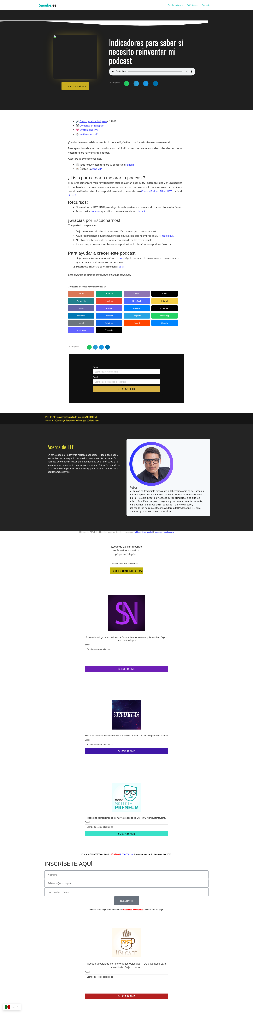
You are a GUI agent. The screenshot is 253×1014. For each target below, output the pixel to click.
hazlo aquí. (167, 235)
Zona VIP (96, 168)
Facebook (109, 315)
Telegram (137, 315)
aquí (121, 266)
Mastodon (81, 330)
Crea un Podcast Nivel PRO (156, 191)
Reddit (137, 323)
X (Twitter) (164, 308)
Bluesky (164, 323)
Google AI (109, 301)
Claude (81, 293)
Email (81, 323)
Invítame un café (89, 134)
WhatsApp (164, 315)
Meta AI (136, 308)
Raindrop (109, 323)
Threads (109, 330)
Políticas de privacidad (143, 532)
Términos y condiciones (164, 532)
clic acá (72, 195)
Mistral (164, 301)
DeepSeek (136, 301)
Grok (164, 293)
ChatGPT (109, 293)
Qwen (109, 308)
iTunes (120, 258)
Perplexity (81, 301)
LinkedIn (81, 315)
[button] (211, 5)
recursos (96, 211)
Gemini (137, 293)
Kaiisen (129, 164)
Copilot (81, 308)
